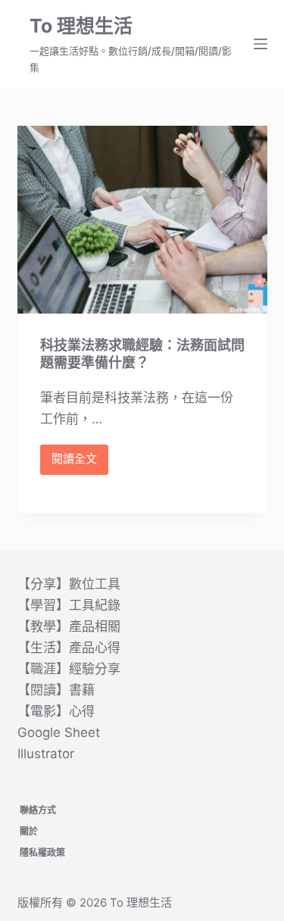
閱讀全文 (74, 462)
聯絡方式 (38, 810)
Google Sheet (58, 732)
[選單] (260, 44)
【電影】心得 (56, 711)
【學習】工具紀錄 (68, 605)
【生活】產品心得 (68, 647)
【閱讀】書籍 (56, 690)
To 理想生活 (81, 25)
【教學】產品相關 (68, 626)
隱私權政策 (42, 852)
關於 (29, 831)
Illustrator (45, 753)
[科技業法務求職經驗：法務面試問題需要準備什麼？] (142, 220)
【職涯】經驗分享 (68, 668)
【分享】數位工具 (68, 584)
